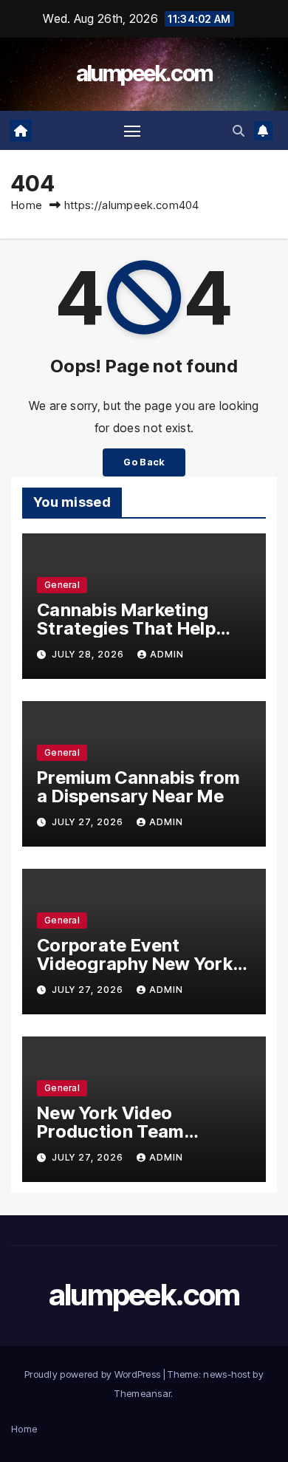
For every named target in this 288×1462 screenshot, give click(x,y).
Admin (167, 654)
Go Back (143, 462)
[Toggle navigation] (132, 130)
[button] (238, 130)
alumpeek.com (144, 73)
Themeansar (142, 1393)
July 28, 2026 (89, 654)
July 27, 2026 (89, 821)
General (62, 584)
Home (26, 205)
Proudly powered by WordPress (93, 1374)
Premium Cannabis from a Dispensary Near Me (138, 787)
